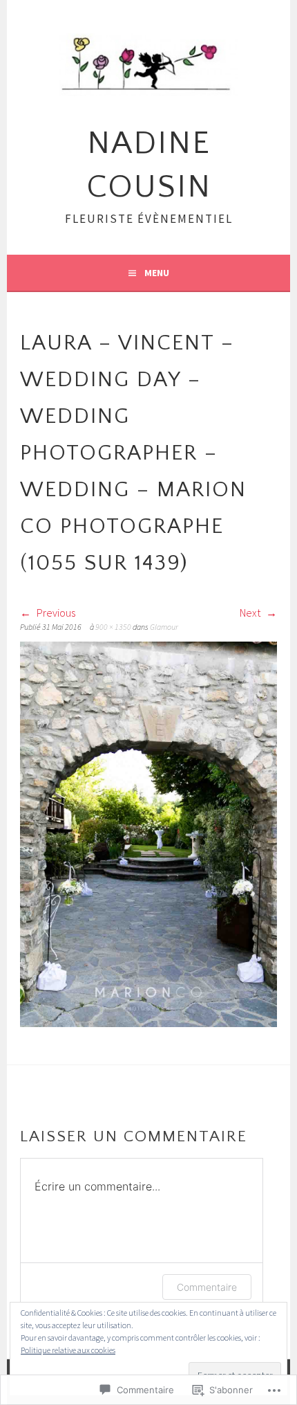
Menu (156, 272)
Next (251, 612)
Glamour (164, 627)
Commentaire (207, 1287)
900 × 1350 (113, 627)
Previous (55, 612)
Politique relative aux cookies (68, 1350)
